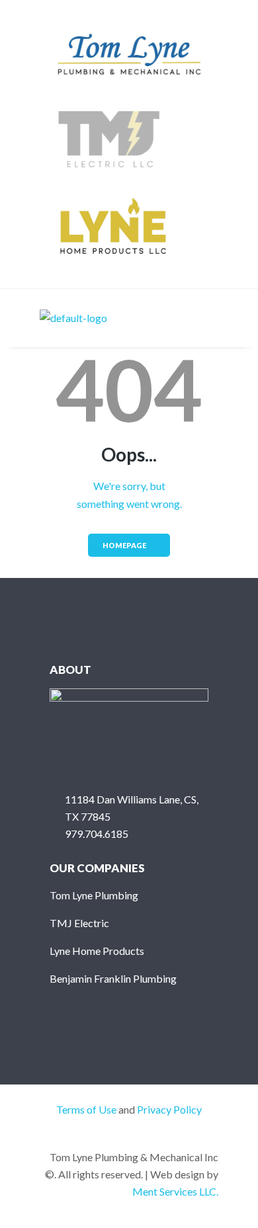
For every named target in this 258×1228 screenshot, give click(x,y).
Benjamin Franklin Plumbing (113, 978)
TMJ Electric (79, 923)
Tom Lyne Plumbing (94, 895)
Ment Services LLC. (175, 1191)
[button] (207, 318)
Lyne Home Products (97, 950)
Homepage (124, 545)
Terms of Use (86, 1109)
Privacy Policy (169, 1109)
